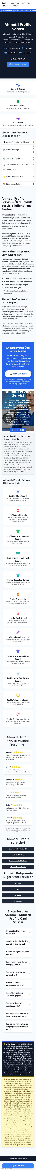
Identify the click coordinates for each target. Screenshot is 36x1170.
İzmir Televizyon (6, 1169)
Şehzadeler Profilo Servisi (18, 849)
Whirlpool (18, 895)
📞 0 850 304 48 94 (18, 373)
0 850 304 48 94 (18, 58)
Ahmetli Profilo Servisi (13, 34)
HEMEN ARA (19, 1166)
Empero (18, 883)
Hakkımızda (25, 3)
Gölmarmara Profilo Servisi (18, 861)
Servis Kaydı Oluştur (18, 64)
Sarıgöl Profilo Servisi (18, 855)
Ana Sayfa (15, 3)
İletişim (15, 5)
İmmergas (18, 901)
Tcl (18, 889)
